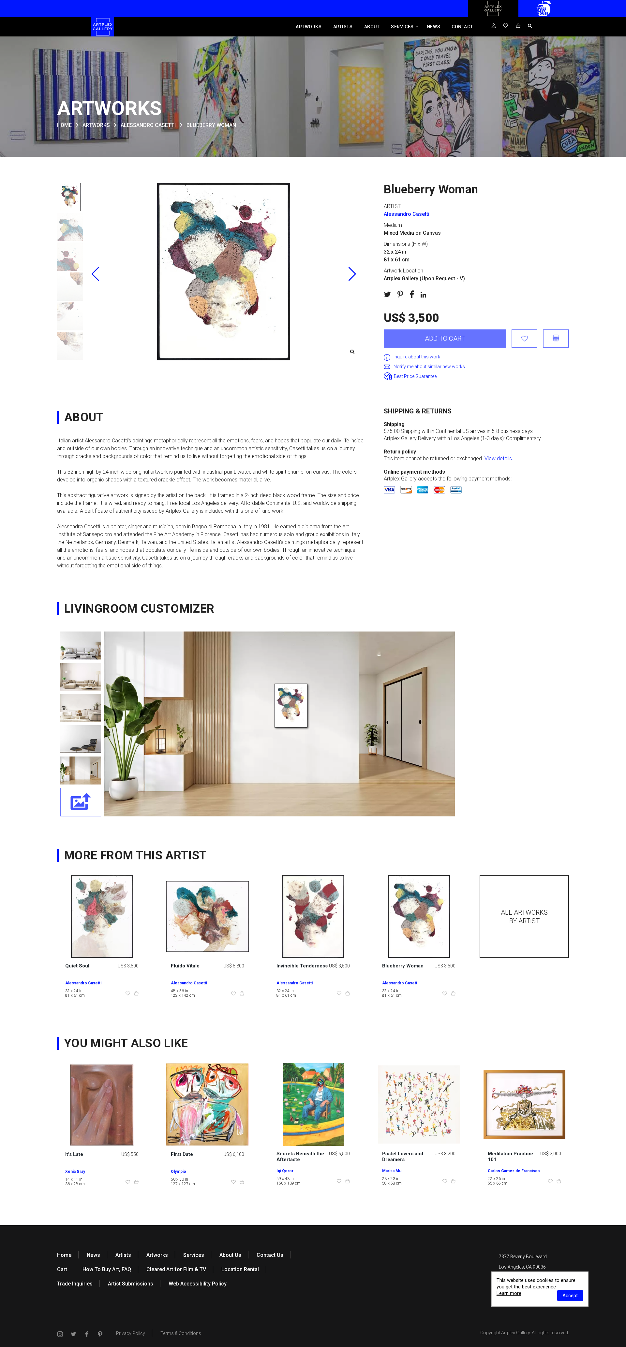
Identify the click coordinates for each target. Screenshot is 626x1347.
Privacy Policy (130, 1333)
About (372, 26)
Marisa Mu (391, 1171)
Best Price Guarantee (415, 376)
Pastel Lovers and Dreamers (402, 1156)
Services (402, 26)
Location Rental (240, 1269)
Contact (462, 26)
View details (498, 458)
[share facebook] (412, 294)
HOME (64, 125)
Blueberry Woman (403, 966)
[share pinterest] (400, 294)
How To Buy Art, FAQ (106, 1269)
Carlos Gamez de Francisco (514, 1171)
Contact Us (270, 1255)
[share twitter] (387, 294)
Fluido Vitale (185, 966)
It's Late (74, 1154)
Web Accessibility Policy (198, 1284)
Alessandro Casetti (148, 125)
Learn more (509, 1293)
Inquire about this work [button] (417, 356)
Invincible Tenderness (302, 966)
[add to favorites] (525, 338)
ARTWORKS (96, 125)
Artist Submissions (130, 1284)
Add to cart (445, 338)
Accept (570, 1295)
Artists (343, 26)
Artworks (308, 26)
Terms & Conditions (180, 1333)
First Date (182, 1154)
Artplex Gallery (515, 1332)
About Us (230, 1255)
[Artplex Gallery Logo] (493, 15)
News (433, 26)
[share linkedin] (423, 295)
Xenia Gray (75, 1171)
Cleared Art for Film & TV (176, 1269)
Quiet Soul (77, 966)
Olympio (178, 1171)
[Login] (493, 26)
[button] (352, 274)
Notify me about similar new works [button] (429, 366)
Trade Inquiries (75, 1284)
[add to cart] (136, 993)
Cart (62, 1269)
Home (64, 1255)
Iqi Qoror (284, 1171)
